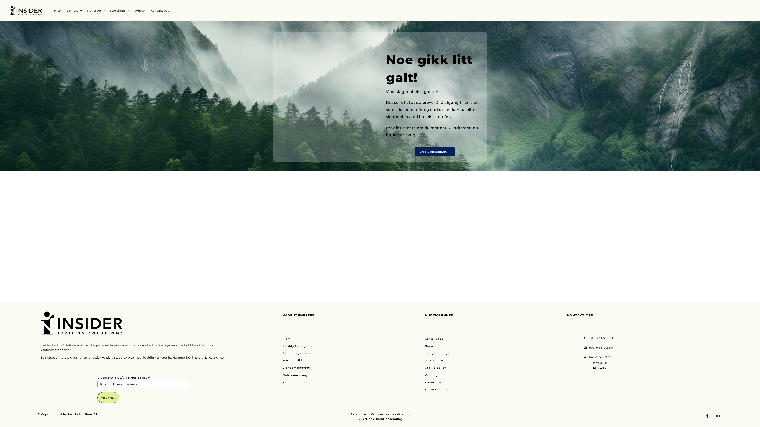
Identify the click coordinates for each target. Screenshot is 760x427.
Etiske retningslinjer (441, 389)
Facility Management (299, 346)
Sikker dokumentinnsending (447, 382)
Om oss (431, 346)
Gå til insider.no (433, 151)
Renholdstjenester (297, 353)
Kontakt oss (434, 338)
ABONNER (108, 397)
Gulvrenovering (295, 375)
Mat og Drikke (294, 360)
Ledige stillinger (438, 353)
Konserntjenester (296, 382)
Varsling (431, 375)
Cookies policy (382, 414)
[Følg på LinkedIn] (718, 415)
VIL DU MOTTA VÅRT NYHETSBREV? (123, 377)
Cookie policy (435, 367)
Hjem (287, 338)
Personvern (434, 360)
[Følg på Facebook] (707, 415)
